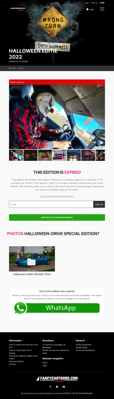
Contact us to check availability (57, 217)
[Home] (17, 9)
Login (87, 3)
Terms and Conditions (85, 350)
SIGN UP (99, 204)
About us (94, 3)
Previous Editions (16, 361)
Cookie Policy (81, 347)
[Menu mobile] (102, 9)
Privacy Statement (83, 345)
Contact (12, 364)
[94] (32, 258)
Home (14, 68)
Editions (21, 68)
